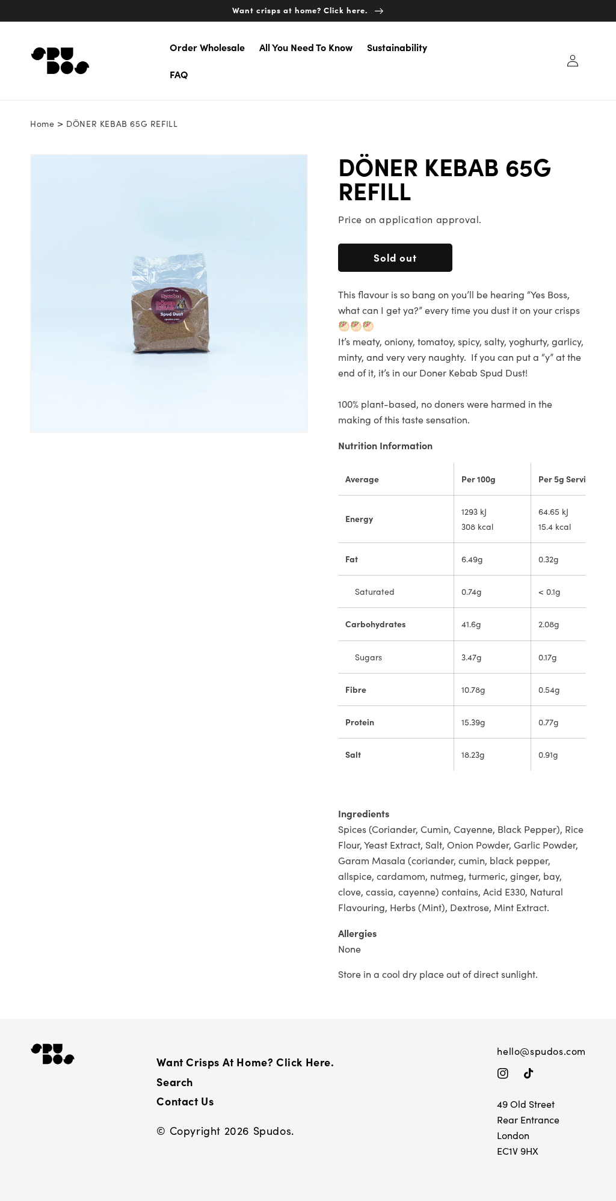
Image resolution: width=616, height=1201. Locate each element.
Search (174, 1081)
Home (42, 123)
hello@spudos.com (541, 1051)
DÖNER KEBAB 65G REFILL (121, 123)
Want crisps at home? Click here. (245, 1061)
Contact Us (185, 1100)
